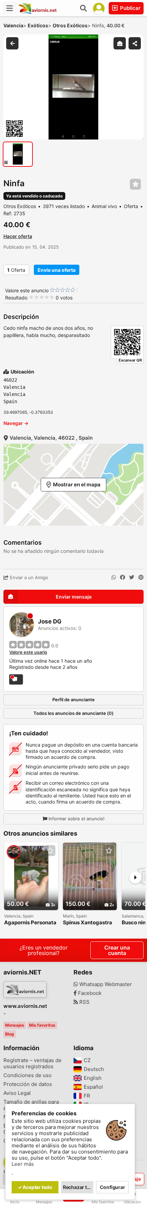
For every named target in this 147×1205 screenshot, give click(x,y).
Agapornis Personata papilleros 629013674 (31, 923)
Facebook (89, 993)
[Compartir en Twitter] (131, 577)
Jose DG (50, 621)
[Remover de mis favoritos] (135, 184)
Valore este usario (28, 652)
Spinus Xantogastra (87, 923)
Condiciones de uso (27, 1075)
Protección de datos (27, 1084)
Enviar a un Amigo (28, 577)
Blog (9, 1034)
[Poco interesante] (55, 290)
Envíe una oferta (57, 270)
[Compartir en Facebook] (122, 577)
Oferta (16, 270)
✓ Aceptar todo (35, 1187)
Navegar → (15, 423)
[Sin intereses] (52, 290)
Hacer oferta (17, 236)
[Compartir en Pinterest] (141, 577)
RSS (84, 1002)
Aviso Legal (17, 1093)
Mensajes (14, 1025)
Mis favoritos (42, 1025)
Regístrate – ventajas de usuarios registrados (32, 1063)
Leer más (23, 1164)
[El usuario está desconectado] (16, 679)
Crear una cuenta (117, 950)
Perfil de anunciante (73, 699)
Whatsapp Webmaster (105, 984)
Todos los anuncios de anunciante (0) (73, 713)
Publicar (130, 8)
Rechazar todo (78, 1187)
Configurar (112, 1187)
